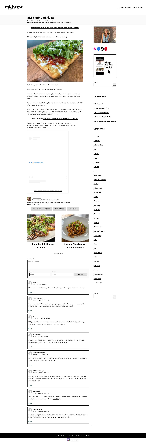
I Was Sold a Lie (99, 104)
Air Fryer (96, 136)
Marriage (96, 218)
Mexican (96, 222)
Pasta (95, 239)
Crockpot (97, 162)
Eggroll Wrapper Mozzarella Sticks (105, 121)
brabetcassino (51, 417)
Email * (54, 272)
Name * (31, 272)
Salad (95, 257)
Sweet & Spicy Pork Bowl (102, 108)
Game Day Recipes (36, 22)
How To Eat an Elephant (101, 112)
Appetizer (29, 22)
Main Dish (50, 22)
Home (28, 204)
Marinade (97, 214)
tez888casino (70, 306)
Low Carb (97, 205)
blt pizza (48, 209)
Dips (95, 171)
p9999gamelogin (81, 378)
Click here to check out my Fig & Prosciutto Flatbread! (60, 118)
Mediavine (88, 435)
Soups (96, 270)
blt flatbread (37, 209)
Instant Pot (97, 192)
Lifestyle (96, 201)
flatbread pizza (59, 209)
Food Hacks (97, 175)
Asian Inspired (98, 145)
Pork (64, 22)
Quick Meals (68, 22)
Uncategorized (98, 274)
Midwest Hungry (56, 22)
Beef (95, 149)
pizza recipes (73, 209)
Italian (96, 196)
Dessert (96, 166)
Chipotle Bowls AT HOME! (102, 117)
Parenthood (97, 235)
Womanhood (98, 283)
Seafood (96, 261)
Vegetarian (97, 278)
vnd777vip (56, 399)
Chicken (96, 153)
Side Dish (97, 265)
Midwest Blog (98, 227)
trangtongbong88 (50, 360)
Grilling (96, 183)
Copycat (96, 158)
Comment (30, 259)
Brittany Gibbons (37, 198)
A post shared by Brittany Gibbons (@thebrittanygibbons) (48, 190)
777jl (64, 324)
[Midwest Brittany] (20, 7)
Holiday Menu (44, 22)
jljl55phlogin (63, 342)
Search (96, 82)
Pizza (61, 22)
